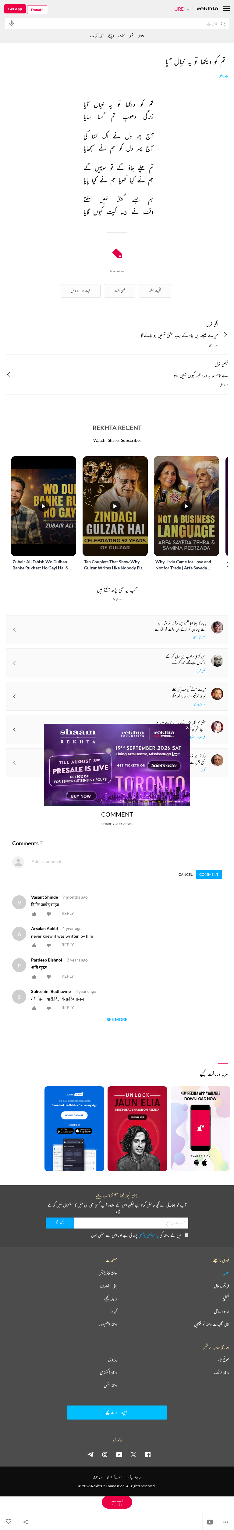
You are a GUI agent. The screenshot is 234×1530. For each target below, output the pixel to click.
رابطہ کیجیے (110, 1298)
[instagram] (105, 1454)
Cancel (186, 874)
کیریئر (113, 1311)
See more (117, 1019)
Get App (15, 8)
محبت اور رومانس (80, 290)
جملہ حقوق (97, 1477)
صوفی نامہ (223, 1359)
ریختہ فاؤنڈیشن (107, 1273)
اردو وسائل (221, 1311)
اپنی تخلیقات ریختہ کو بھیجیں (211, 1324)
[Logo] (207, 9)
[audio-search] (11, 23)
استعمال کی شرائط (114, 1477)
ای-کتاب (97, 35)
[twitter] (133, 1454)
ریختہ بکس (110, 1385)
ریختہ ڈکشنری (108, 1372)
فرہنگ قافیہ (221, 1285)
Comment (208, 874)
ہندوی (112, 1359)
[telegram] (90, 1454)
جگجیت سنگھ (155, 290)
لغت (121, 35)
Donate (37, 9)
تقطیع (225, 1298)
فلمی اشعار (119, 290)
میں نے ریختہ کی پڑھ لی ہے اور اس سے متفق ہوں (136, 1235)
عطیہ (226, 1273)
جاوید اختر (223, 76)
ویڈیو (111, 35)
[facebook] (148, 1454)
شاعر (141, 35)
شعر (131, 35)
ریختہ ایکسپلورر (108, 1324)
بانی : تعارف (108, 1285)
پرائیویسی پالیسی (148, 1235)
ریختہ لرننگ (221, 1372)
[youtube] (119, 1454)
